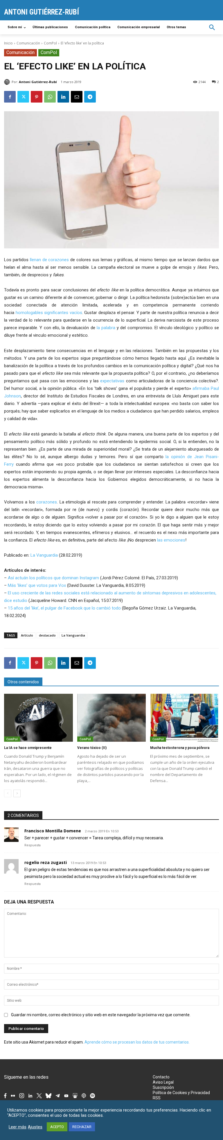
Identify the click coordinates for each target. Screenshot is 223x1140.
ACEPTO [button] (57, 1127)
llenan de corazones (49, 259)
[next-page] (17, 793)
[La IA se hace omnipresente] (38, 718)
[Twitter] (23, 97)
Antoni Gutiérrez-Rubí (38, 82)
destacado (47, 635)
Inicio (8, 43)
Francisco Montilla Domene (52, 831)
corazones (46, 502)
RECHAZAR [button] (81, 1127)
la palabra (106, 327)
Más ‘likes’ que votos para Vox (37, 585)
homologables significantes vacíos (49, 312)
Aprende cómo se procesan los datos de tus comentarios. (137, 1042)
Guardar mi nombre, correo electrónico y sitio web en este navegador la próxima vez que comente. (100, 1014)
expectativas (112, 380)
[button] (212, 27)
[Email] (76, 97)
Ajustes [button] (35, 1127)
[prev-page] (7, 793)
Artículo (27, 635)
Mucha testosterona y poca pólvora (179, 748)
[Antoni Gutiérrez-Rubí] (8, 82)
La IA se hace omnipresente (28, 748)
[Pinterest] (36, 97)
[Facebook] (10, 97)
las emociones (171, 540)
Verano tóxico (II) (92, 748)
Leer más (17, 1127)
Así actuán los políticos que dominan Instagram (53, 577)
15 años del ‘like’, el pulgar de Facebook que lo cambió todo (64, 608)
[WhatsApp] (50, 97)
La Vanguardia (44, 555)
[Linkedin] (63, 97)
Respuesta (32, 845)
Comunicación (28, 43)
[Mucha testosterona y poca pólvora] (184, 718)
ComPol (50, 43)
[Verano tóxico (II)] (111, 718)
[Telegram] (90, 97)
